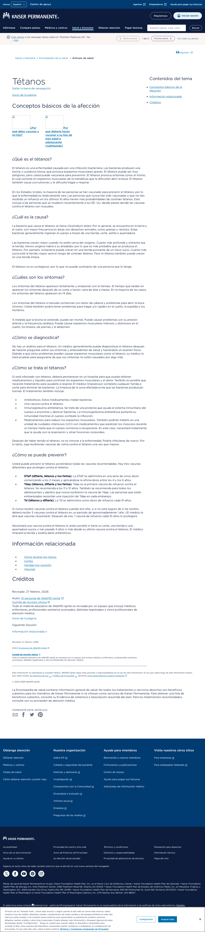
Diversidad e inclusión (66, 793)
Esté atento (17, 37)
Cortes (28, 561)
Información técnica (164, 852)
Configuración (146, 919)
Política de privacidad (63, 676)
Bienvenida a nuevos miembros (122, 757)
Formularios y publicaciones (120, 764)
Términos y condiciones (116, 847)
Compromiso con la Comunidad (72, 786)
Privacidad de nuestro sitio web (69, 847)
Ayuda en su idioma (13, 858)
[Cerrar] (200, 919)
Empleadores (156, 4)
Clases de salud (12, 772)
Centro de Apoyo (114, 772)
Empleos (58, 808)
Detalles (180, 905)
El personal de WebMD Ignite (33, 648)
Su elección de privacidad (66, 858)
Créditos (155, 102)
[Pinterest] (32, 874)
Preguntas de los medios (68, 815)
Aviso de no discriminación (17, 852)
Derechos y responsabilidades (119, 852)
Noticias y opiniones (65, 772)
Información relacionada (28, 631)
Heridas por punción (37, 565)
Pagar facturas (133, 27)
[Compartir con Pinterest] (40, 715)
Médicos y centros (56, 27)
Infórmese (9, 27)
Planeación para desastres (167, 847)
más (16, 40)
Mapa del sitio (161, 858)
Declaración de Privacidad (96, 929)
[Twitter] (6, 874)
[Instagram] (41, 874)
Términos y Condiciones (71, 929)
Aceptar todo (167, 919)
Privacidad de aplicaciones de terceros (124, 858)
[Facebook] (15, 874)
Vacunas (29, 569)
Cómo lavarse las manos (40, 557)
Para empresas (162, 757)
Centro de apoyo (40, 4)
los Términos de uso (39, 676)
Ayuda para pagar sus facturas (186, 4)
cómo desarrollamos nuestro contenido (105, 676)
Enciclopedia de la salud (54, 58)
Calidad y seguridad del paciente (72, 764)
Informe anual (61, 800)
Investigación (61, 779)
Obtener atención (109, 27)
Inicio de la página (24, 618)
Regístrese (160, 15)
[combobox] (166, 28)
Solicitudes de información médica (124, 786)
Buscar (195, 28)
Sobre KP (59, 757)
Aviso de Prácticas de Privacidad (70, 852)
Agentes (137, 4)
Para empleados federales (169, 764)
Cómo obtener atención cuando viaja (24, 779)
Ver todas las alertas (187, 38)
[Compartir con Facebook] (24, 715)
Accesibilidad (10, 847)
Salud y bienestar (82, 27)
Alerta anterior (130, 38)
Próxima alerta (161, 38)
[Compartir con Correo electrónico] (15, 715)
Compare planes (30, 27)
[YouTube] (23, 874)
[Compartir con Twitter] (32, 715)
